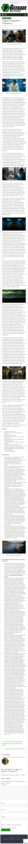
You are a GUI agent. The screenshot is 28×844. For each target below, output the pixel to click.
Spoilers (8, 18)
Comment (4, 784)
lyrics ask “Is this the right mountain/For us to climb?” (14, 537)
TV (9, 27)
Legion (7, 27)
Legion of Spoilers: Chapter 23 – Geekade (15, 775)
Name (3, 803)
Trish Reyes (13, 25)
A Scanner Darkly (11, 519)
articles (3, 27)
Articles (4, 18)
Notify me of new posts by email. (9, 828)
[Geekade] (2, 14)
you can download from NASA (14, 480)
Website (3, 816)
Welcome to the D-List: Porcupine (15, 749)
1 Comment (19, 25)
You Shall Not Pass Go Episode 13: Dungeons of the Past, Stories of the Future (12, 743)
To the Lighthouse (8, 520)
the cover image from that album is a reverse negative (14, 532)
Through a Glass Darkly (15, 518)
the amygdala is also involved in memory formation (15, 475)
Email (3, 809)
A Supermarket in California (12, 506)
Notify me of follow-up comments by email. (11, 824)
